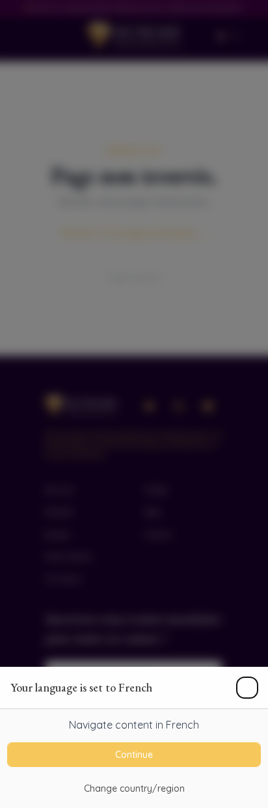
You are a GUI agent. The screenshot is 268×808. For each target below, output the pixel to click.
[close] (247, 687)
